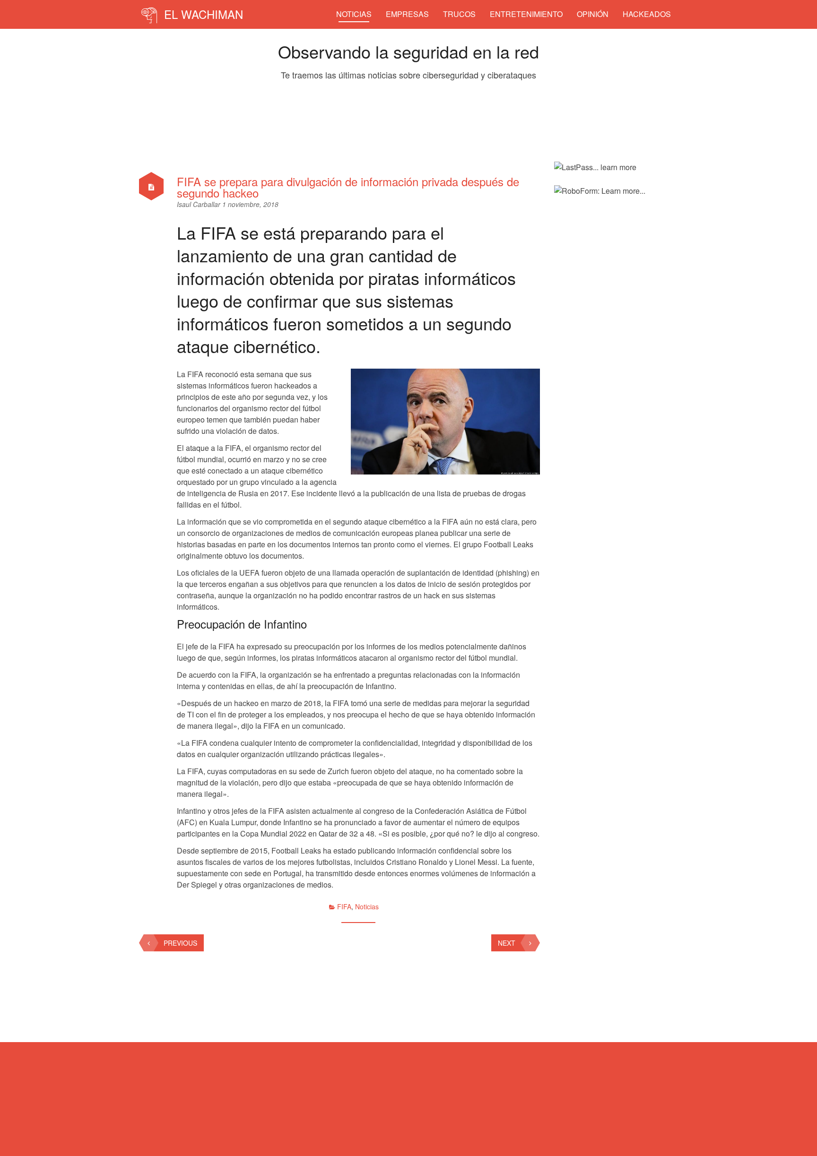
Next (506, 943)
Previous (180, 943)
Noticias (354, 14)
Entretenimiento (526, 14)
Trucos (459, 14)
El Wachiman (202, 14)
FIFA (344, 906)
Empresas (407, 14)
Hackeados (647, 14)
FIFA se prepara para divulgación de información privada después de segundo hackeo (348, 187)
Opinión (592, 14)
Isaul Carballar (199, 204)
